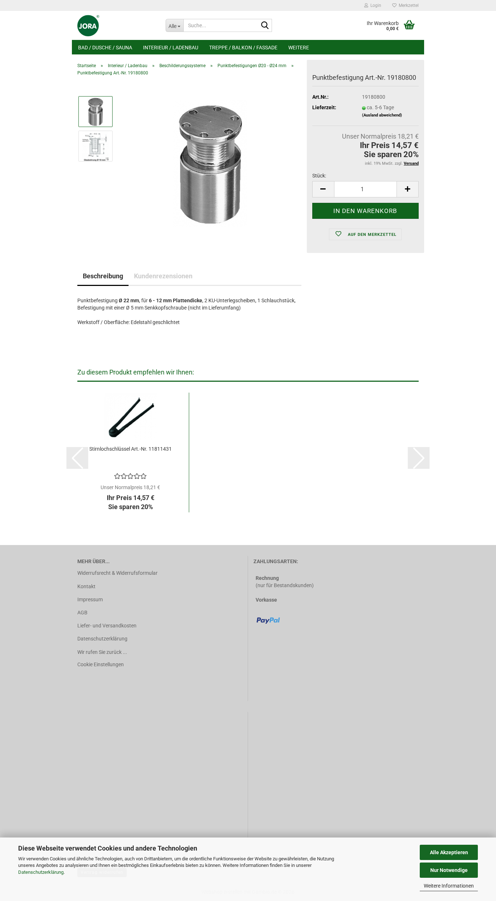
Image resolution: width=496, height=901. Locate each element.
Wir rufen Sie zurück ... (102, 652)
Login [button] (374, 5)
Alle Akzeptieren (449, 852)
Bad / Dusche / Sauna (105, 47)
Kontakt (86, 586)
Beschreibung (103, 276)
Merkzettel (408, 5)
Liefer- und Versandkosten (107, 625)
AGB (82, 612)
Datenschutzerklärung (41, 872)
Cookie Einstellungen (100, 664)
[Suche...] (265, 25)
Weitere (298, 47)
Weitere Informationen (449, 886)
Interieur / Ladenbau (170, 47)
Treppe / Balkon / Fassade (243, 47)
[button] (323, 189)
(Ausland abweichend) (382, 115)
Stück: (319, 176)
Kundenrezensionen (163, 276)
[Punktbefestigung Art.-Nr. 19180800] (210, 163)
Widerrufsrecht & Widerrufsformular (117, 573)
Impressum (90, 599)
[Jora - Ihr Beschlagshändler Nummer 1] (116, 25)
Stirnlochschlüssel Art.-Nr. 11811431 (130, 449)
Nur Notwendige (449, 870)
